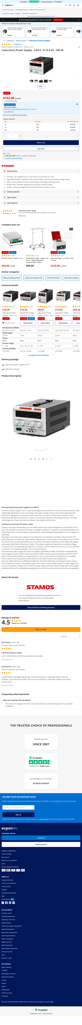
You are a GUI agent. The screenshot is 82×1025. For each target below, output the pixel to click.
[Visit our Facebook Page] (6, 903)
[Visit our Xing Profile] (13, 903)
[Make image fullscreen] (79, 77)
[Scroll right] (79, 20)
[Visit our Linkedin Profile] (10, 903)
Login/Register (9, 112)
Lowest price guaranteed (13, 158)
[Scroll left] (3, 20)
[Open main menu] (3, 5)
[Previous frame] (47, 459)
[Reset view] (43, 459)
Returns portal (41, 844)
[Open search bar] (66, 5)
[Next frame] (51, 459)
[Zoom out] (39, 459)
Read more (22, 216)
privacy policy (44, 819)
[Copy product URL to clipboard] (78, 46)
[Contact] (70, 5)
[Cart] (78, 5)
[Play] (31, 459)
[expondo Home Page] (4, 40)
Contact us (41, 838)
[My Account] (74, 5)
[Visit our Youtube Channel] (3, 903)
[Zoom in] (35, 459)
